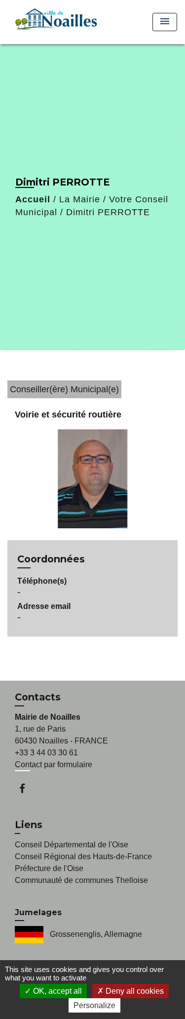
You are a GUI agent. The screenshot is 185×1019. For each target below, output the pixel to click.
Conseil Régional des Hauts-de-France (83, 856)
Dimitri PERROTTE (108, 212)
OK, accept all (56, 991)
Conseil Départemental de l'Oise (71, 844)
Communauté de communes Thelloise (81, 880)
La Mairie (79, 199)
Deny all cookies (134, 991)
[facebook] (27, 788)
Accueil (32, 199)
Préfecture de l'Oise (49, 868)
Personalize (94, 1005)
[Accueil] (54, 22)
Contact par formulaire (53, 764)
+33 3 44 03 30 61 (46, 752)
